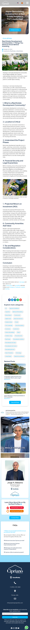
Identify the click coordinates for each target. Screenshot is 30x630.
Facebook (17, 287)
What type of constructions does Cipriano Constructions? (13, 548)
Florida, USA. (15, 595)
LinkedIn (23, 287)
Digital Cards (8, 318)
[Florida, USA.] (15, 591)
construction (9, 285)
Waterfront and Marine (19, 356)
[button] (9, 300)
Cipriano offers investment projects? (14, 552)
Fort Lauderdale (8, 325)
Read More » (7, 379)
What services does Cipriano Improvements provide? (12, 544)
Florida (16, 322)
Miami (18, 332)
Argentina (7, 311)
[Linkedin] (16, 628)
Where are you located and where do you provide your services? (15, 531)
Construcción (17, 315)
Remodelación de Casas (10, 342)
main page (21, 282)
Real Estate (13, 51)
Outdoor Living (8, 335)
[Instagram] (14, 628)
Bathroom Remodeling (18, 311)
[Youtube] (18, 628)
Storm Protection (9, 353)
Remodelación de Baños (18, 339)
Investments (6, 51)
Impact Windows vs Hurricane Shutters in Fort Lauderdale (14, 396)
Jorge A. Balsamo (15, 482)
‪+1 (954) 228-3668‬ (15, 587)
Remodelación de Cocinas (11, 346)
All (5, 308)
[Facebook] (12, 628)
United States (19, 51)
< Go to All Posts (7, 38)
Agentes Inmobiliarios (14, 308)
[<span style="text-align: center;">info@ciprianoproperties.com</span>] (15, 599)
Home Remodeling (19, 325)
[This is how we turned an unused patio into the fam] (15, 435)
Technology (18, 353)
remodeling (17, 285)
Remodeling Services (9, 349)
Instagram (12, 287)
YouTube (7, 289)
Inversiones (7, 329)
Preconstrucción (18, 335)
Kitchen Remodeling (9, 332)
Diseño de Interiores (18, 318)
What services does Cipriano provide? (14, 540)
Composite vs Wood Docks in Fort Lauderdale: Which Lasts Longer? (12, 377)
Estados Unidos (8, 322)
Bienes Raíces (8, 315)
